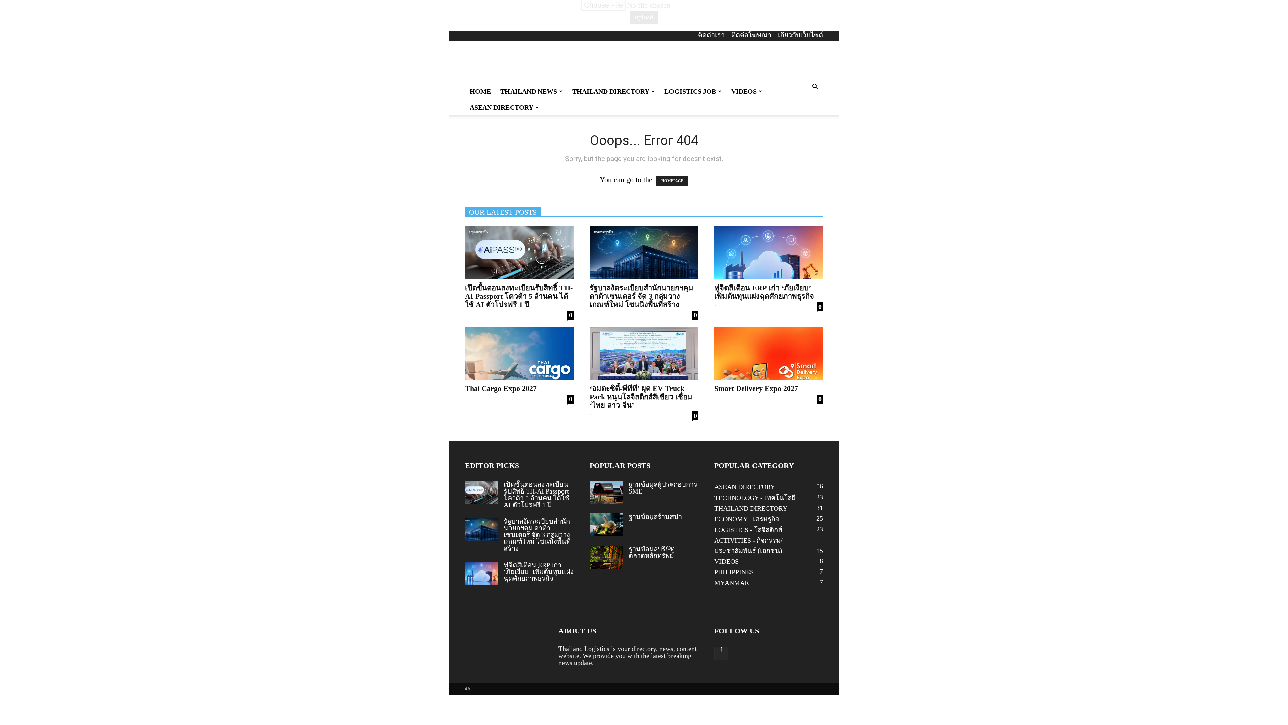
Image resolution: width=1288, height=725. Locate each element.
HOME (480, 91)
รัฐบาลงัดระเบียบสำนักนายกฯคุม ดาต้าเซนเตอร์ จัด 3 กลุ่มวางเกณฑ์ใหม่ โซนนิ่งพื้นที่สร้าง (641, 296)
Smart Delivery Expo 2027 (756, 388)
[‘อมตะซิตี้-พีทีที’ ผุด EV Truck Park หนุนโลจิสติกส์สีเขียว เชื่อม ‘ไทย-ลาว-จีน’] (644, 353)
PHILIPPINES (734, 572)
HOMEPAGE (672, 181)
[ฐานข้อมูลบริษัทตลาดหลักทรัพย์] (606, 557)
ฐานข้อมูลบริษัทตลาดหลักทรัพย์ (652, 552)
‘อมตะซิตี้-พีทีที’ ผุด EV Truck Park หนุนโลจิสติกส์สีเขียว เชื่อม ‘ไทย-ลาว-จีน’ (641, 396)
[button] (815, 87)
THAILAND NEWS (528, 91)
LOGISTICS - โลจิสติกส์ (748, 529)
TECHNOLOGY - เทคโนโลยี (755, 497)
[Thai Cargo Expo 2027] (519, 353)
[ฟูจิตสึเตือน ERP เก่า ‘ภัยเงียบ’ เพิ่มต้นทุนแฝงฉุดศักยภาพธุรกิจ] (768, 252)
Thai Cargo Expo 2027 (501, 388)
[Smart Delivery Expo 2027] (768, 353)
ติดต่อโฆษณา (751, 35)
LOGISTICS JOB (690, 91)
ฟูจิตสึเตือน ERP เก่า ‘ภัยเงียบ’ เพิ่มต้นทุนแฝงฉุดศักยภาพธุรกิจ (764, 291)
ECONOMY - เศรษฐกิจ (747, 519)
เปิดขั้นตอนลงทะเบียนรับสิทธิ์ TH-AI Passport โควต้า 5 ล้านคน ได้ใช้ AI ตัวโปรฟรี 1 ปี (519, 296)
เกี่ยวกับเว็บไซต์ (800, 35)
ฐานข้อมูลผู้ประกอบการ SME (663, 488)
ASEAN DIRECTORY (501, 107)
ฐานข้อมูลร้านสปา (655, 516)
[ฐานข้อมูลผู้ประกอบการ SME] (606, 492)
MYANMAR (731, 582)
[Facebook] (721, 653)
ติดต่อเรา (711, 35)
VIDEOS (744, 91)
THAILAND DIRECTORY (610, 91)
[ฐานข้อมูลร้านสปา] (606, 524)
